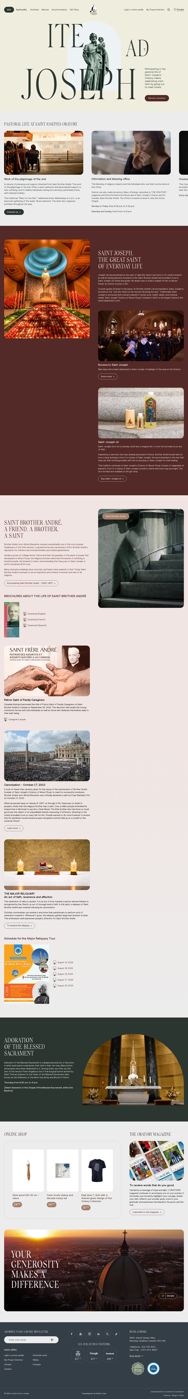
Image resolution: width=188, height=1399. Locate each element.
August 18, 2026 (65, 986)
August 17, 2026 (65, 980)
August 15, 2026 (65, 962)
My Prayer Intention (155, 10)
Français (37, 1364)
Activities (34, 10)
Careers (8, 1369)
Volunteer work (40, 1355)
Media (36, 1360)
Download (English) (37, 614)
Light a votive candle (133, 10)
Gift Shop (74, 10)
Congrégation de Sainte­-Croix (94, 1393)
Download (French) (36, 620)
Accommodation (59, 10)
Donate (170, 1296)
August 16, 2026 (65, 968)
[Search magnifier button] (168, 9)
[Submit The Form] (52, 1339)
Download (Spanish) (37, 625)
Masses (45, 10)
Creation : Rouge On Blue (173, 1395)
